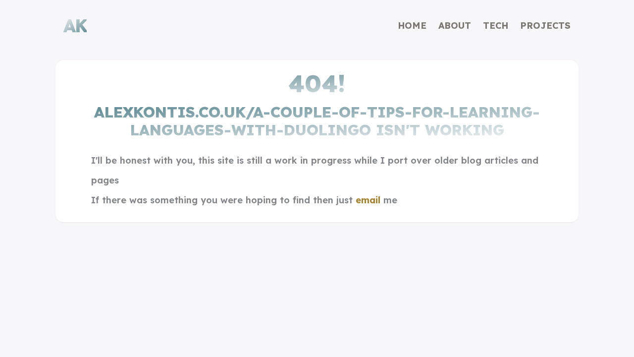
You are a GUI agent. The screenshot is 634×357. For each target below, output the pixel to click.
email (368, 200)
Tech (495, 25)
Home (412, 25)
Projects (545, 25)
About (454, 25)
